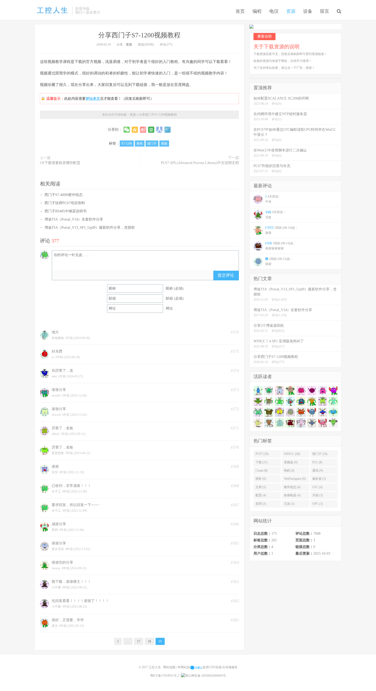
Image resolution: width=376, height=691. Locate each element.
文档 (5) (261, 487)
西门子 (152, 143)
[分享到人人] (159, 130)
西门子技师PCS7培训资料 (65, 203)
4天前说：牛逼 (273, 199)
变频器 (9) (290, 462)
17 (138, 641)
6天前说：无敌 (275, 214)
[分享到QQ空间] (135, 130)
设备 (307, 11)
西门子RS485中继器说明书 (65, 211)
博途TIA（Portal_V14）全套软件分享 (74, 219)
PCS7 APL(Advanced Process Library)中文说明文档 (200, 163)
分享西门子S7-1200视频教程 (139, 35)
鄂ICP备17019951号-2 (164, 675)
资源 (290, 11)
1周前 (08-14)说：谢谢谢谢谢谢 (280, 246)
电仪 (274, 11)
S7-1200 (126, 143)
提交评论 (226, 275)
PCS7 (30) (262, 454)
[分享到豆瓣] (151, 130)
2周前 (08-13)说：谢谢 (279, 261)
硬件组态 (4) (292, 487)
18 (149, 641)
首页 (240, 11)
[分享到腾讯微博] (167, 130)
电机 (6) (289, 470)
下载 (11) (262, 462)
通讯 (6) (317, 470)
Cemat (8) (262, 470)
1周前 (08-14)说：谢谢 (281, 230)
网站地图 (169, 667)
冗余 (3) (289, 504)
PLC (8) (317, 462)
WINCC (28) (292, 454)
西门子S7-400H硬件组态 (64, 195)
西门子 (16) (319, 454)
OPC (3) (317, 504)
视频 (164, 143)
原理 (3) (261, 504)
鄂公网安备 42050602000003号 (205, 675)
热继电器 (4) (292, 495)
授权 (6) (261, 478)
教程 (140, 143)
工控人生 (52, 10)
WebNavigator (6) (295, 478)
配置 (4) (261, 495)
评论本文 (93, 99)
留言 (324, 11)
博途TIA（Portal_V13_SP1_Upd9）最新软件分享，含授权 (90, 227)
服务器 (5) (319, 478)
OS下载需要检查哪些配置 (60, 163)
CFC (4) (317, 487)
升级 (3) (317, 495)
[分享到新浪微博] (143, 130)
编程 (257, 11)
